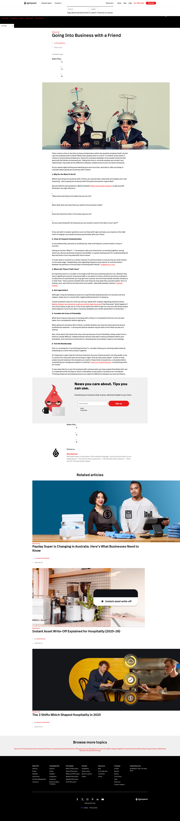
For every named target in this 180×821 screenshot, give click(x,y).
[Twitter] (62, 70)
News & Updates (125, 749)
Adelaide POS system (72, 779)
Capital (28, 749)
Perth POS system (71, 782)
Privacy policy (93, 808)
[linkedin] (97, 799)
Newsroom (117, 782)
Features (35, 769)
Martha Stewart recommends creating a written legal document (77, 304)
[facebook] (77, 799)
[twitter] (82, 799)
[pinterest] (92, 799)
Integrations (53, 776)
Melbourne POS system (73, 774)
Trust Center (118, 776)
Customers (35, 782)
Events (100, 776)
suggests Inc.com (108, 264)
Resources (101, 766)
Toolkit (84, 776)
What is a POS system (72, 769)
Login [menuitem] (130, 3)
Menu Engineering (114, 749)
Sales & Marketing (159, 749)
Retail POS (35, 766)
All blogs (5, 18)
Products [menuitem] (58, 3)
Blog (99, 769)
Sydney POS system (72, 771)
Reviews (116, 771)
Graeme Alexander (43, 558)
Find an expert (86, 771)
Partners (84, 766)
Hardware (35, 774)
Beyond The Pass (20, 749)
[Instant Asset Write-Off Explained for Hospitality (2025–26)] (88, 626)
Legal (115, 779)
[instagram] (87, 799)
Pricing (34, 771)
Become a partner (87, 774)
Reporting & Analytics (145, 749)
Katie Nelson (41, 639)
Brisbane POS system (72, 776)
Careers (116, 774)
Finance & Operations (53, 749)
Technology (97, 750)
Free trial (151, 3)
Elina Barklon (60, 43)
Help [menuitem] (124, 3)
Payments (134, 749)
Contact (116, 769)
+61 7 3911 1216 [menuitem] (139, 3)
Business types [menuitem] (46, 3)
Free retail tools (102, 771)
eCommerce (39, 18)
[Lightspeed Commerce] (30, 3)
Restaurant (29, 18)
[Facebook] (62, 63)
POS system (70, 766)
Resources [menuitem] (109, 3)
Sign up (119, 403)
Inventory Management (77, 749)
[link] (139, 3)
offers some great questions (101, 186)
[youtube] (102, 799)
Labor (87, 749)
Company (13, 18)
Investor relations (119, 784)
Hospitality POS (54, 766)
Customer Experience (38, 749)
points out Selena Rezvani (101, 362)
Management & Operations (98, 749)
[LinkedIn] (62, 77)
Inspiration (65, 749)
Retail (21, 18)
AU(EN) (86, 808)
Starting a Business (86, 750)
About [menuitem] (119, 3)
